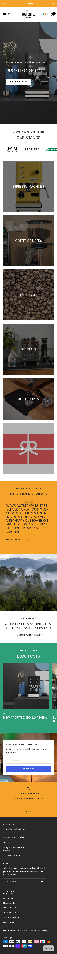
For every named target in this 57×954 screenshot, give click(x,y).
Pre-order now (18, 82)
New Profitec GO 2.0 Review (25, 717)
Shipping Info (9, 903)
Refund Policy (9, 912)
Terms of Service (11, 917)
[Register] (42, 882)
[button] (46, 14)
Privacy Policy (9, 907)
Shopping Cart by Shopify (38, 930)
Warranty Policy (10, 898)
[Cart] (52, 14)
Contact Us (8, 922)
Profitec (7, 713)
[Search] (9, 14)
